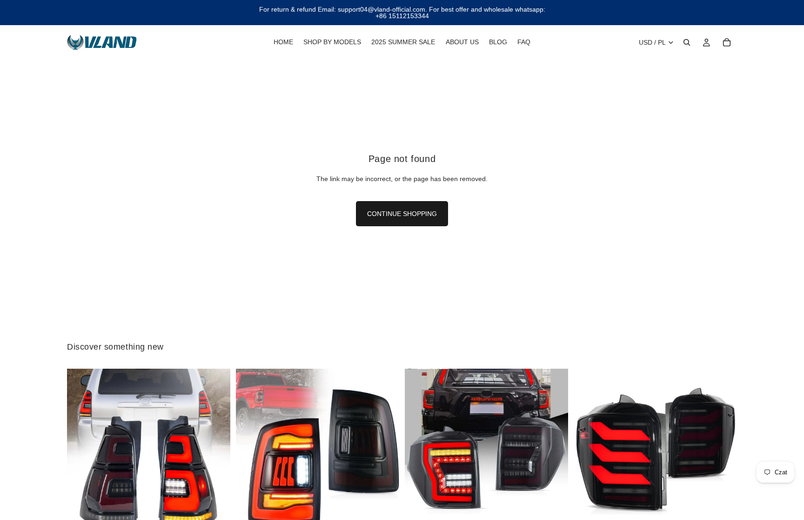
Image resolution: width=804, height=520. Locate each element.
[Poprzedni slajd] (81, 450)
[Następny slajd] (216, 450)
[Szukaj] (687, 42)
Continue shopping (402, 213)
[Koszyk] (727, 42)
